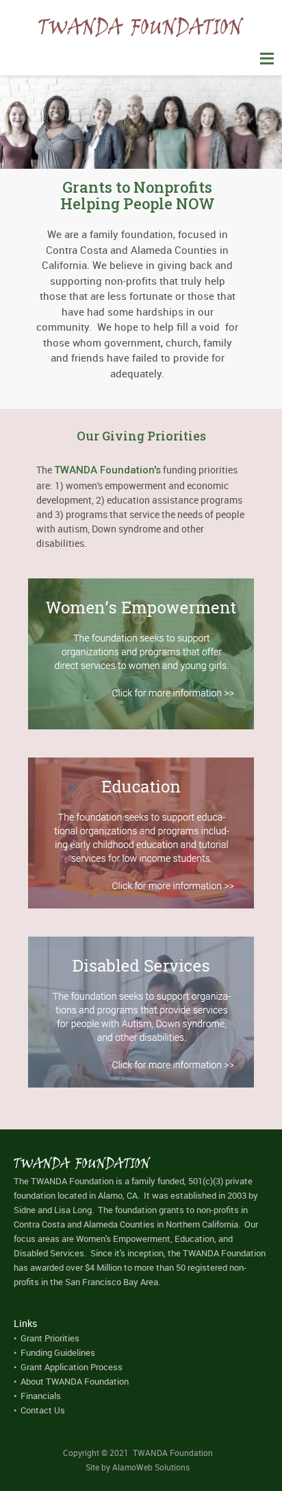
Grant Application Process (72, 1367)
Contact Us (43, 1410)
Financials (41, 1395)
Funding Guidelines (58, 1352)
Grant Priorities (50, 1338)
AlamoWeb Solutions (151, 1466)
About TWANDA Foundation (75, 1381)
